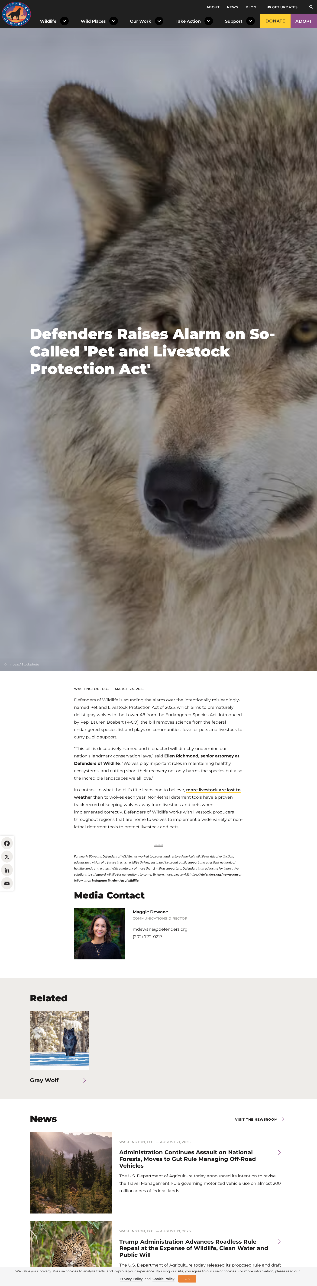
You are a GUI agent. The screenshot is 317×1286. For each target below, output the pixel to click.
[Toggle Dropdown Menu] (65, 21)
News (232, 7)
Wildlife (48, 21)
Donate (275, 21)
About (213, 7)
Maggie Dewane (150, 911)
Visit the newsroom (256, 1119)
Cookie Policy (163, 1279)
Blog (251, 7)
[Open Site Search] (311, 7)
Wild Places (93, 21)
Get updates (284, 7)
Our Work (140, 21)
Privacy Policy (131, 1279)
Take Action (188, 21)
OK (187, 1279)
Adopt (303, 21)
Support (234, 21)
